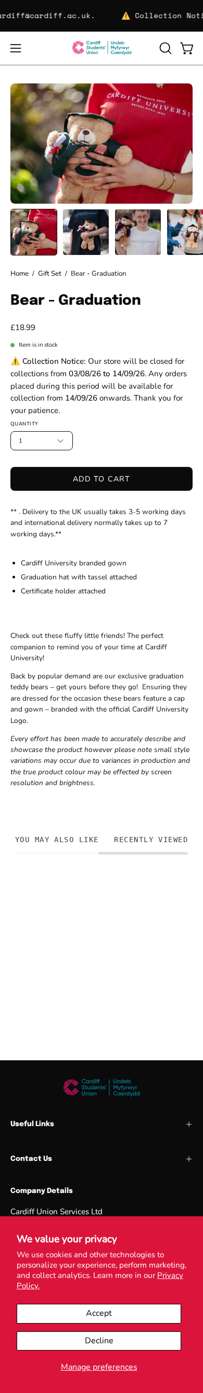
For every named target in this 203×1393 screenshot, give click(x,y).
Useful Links (32, 1124)
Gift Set (49, 273)
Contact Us (31, 1158)
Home (19, 273)
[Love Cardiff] (102, 48)
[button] (164, 48)
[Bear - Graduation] (33, 232)
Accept (99, 1313)
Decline (99, 1340)
